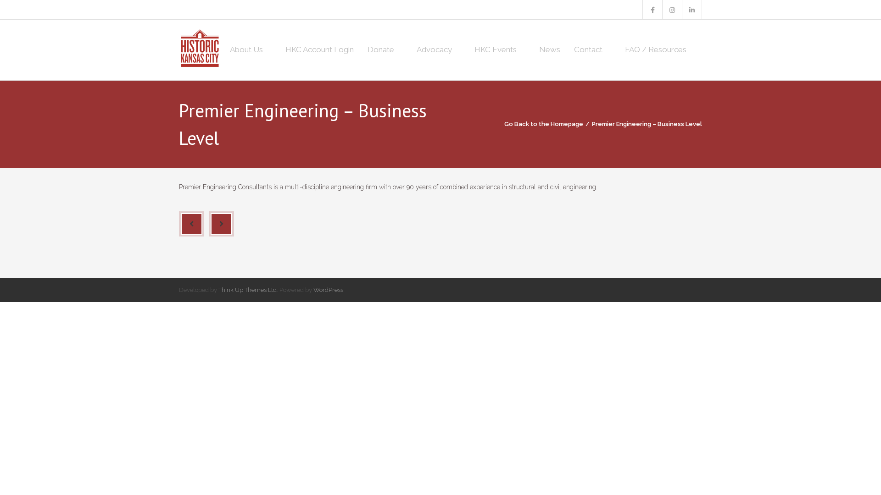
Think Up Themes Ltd (247, 289)
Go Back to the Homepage (543, 124)
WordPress (328, 289)
